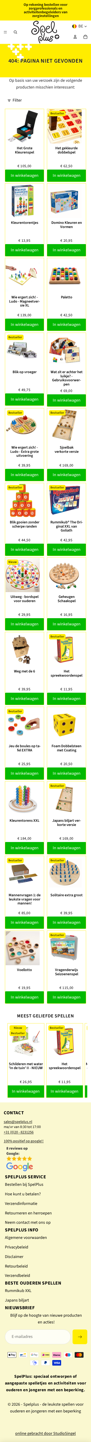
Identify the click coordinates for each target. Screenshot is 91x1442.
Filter (17, 100)
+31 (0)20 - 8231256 (19, 1132)
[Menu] (5, 32)
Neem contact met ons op (28, 1222)
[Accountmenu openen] (75, 37)
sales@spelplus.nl (18, 1121)
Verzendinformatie (21, 1204)
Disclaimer (14, 1257)
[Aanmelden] (80, 1337)
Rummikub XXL (18, 1291)
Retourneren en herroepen (28, 1213)
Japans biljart (17, 1300)
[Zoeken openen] (15, 32)
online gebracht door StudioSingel (45, 1433)
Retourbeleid (16, 1266)
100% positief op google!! (24, 1141)
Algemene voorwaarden (26, 1238)
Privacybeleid (16, 1247)
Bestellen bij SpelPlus (24, 1184)
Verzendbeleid (17, 1275)
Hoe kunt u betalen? (23, 1194)
